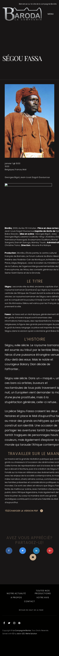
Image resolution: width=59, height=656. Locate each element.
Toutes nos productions (43, 592)
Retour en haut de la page (30, 610)
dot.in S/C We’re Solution (27, 633)
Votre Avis (43, 597)
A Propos (16, 597)
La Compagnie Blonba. (22, 630)
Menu (51, 14)
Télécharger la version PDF (21, 510)
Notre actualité (16, 593)
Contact (29, 601)
